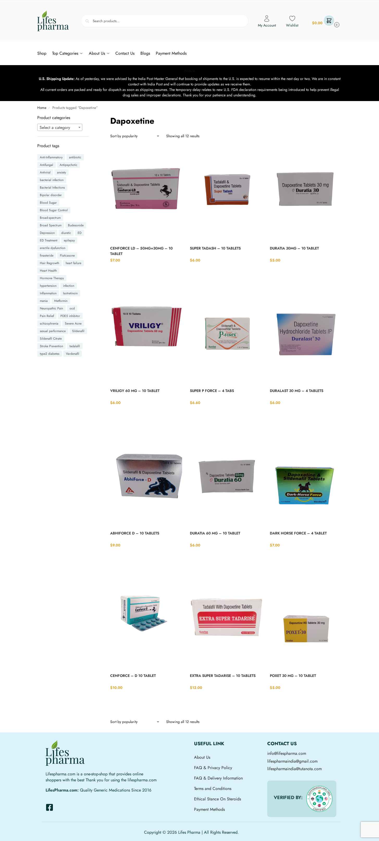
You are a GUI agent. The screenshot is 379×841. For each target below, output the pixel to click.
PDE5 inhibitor (70, 316)
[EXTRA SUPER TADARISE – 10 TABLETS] (226, 620)
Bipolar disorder (51, 195)
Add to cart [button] (146, 270)
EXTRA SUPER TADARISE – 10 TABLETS (223, 675)
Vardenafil (72, 353)
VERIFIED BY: (288, 797)
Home (41, 107)
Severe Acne (73, 323)
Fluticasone (67, 255)
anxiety (61, 172)
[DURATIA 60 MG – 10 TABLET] (226, 478)
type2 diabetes (49, 353)
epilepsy (69, 240)
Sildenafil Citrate (51, 338)
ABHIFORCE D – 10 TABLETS (134, 533)
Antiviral (45, 172)
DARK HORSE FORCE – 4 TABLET (298, 533)
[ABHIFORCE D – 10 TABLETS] (146, 478)
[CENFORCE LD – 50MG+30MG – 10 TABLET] (146, 193)
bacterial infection (52, 180)
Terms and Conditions (212, 789)
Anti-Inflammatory (51, 157)
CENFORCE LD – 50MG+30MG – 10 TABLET (141, 251)
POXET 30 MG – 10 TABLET (293, 675)
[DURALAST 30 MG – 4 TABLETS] (306, 336)
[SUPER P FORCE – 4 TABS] (226, 336)
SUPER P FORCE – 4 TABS (212, 390)
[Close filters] (90, 118)
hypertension (48, 285)
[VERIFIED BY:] (319, 799)
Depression (47, 233)
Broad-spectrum (50, 217)
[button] (325, 21)
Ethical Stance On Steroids (217, 799)
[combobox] (60, 127)
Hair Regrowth (49, 263)
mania (44, 300)
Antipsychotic (68, 165)
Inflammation (48, 293)
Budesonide (76, 225)
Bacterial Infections (52, 187)
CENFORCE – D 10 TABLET (133, 675)
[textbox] (60, 127)
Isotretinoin (70, 293)
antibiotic (75, 157)
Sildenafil (78, 331)
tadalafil (75, 346)
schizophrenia (49, 323)
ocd (72, 308)
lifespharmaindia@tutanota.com (294, 769)
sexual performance (53, 331)
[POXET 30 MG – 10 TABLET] (306, 620)
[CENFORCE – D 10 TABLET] (146, 620)
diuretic (66, 233)
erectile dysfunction (52, 248)
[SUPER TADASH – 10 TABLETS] (226, 193)
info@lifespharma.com (286, 753)
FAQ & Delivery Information (218, 778)
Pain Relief (47, 316)
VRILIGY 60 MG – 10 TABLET (134, 390)
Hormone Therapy (52, 278)
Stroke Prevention (51, 346)
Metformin (60, 300)
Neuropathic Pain (51, 308)
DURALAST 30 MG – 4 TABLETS (296, 390)
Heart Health (48, 270)
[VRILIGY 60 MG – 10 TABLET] (146, 336)
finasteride (46, 255)
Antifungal (46, 165)
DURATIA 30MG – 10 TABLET (294, 248)
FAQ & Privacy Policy (213, 768)
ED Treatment (48, 240)
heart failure (73, 263)
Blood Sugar (48, 202)
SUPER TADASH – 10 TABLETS (215, 248)
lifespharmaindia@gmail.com (292, 761)
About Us (202, 757)
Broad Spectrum (50, 225)
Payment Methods (209, 809)
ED (80, 233)
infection (68, 285)
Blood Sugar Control (54, 210)
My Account (267, 25)
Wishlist (292, 25)
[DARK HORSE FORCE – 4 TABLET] (306, 478)
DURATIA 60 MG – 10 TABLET (215, 533)
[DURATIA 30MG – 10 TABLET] (306, 193)
